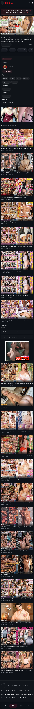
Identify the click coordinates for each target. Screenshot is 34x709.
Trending (3, 694)
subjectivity (14, 82)
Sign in (4, 332)
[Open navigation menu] (2, 3)
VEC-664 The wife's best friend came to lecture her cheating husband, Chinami (17, 431)
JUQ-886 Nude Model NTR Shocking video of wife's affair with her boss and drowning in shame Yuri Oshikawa (17, 527)
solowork (5, 78)
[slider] (15, 33)
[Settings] (32, 3)
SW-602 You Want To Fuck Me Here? (11, 271)
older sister (25, 78)
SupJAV (14, 691)
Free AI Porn (4, 407)
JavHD (27, 11)
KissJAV (3, 698)
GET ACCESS (22, 12)
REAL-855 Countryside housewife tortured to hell (14, 551)
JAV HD (27, 691)
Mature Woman (6, 89)
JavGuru (8, 691)
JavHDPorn (21, 691)
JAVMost (30, 694)
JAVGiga (14, 698)
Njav (25, 694)
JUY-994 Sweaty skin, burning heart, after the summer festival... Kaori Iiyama (17, 503)
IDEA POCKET (6, 96)
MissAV (3, 691)
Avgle (12, 694)
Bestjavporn (19, 694)
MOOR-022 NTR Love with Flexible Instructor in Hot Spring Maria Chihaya (17, 455)
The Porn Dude (22, 698)
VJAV (8, 694)
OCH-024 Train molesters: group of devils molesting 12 (15, 646)
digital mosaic (6, 82)
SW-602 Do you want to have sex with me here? (14, 295)
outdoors (19, 78)
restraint (12, 78)
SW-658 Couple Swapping (8, 222)
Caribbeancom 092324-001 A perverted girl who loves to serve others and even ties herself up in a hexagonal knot (17, 622)
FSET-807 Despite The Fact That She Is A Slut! (13, 197)
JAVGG (8, 698)
